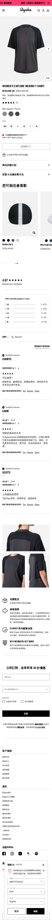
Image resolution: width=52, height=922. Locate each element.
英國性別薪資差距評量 (11, 826)
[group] (26, 280)
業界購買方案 (7, 801)
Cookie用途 (40, 727)
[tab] (42, 347)
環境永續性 (6, 818)
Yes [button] (24, 391)
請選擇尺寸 (26, 146)
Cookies (5, 834)
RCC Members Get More (22, 641)
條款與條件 (39, 724)
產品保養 (5, 778)
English (19, 864)
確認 (36, 911)
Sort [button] (4, 337)
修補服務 (14, 609)
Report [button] (30, 391)
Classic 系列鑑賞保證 (21, 628)
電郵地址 (7, 677)
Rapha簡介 (6, 792)
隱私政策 (20, 727)
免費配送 (14, 599)
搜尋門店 (5, 757)
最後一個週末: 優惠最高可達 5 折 (35, 3)
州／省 (12, 888)
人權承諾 (5, 830)
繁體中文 (11, 864)
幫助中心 (5, 761)
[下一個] (16, 263)
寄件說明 (5, 765)
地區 (11, 878)
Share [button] (37, 391)
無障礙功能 (6, 839)
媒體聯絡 (5, 805)
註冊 (26, 713)
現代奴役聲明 (7, 822)
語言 (11, 898)
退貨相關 (5, 769)
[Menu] (3, 10)
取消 (16, 911)
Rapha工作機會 (8, 797)
